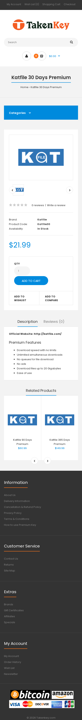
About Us (10, 495)
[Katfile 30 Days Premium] (41, 157)
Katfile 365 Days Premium (60, 442)
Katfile (42, 219)
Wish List (9, 668)
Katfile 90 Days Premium (22, 442)
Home (24, 87)
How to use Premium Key (20, 525)
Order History (12, 662)
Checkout (69, 4)
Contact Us (11, 559)
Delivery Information (17, 501)
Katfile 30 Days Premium (46, 87)
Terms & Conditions (16, 519)
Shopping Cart (51, 4)
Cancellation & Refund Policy (22, 507)
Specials (9, 622)
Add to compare (51, 298)
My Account (14, 4)
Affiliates (9, 616)
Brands (8, 604)
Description (28, 321)
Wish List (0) (31, 4)
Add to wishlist (20, 298)
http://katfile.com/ (48, 334)
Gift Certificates (14, 610)
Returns (9, 565)
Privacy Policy (12, 513)
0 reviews (38, 205)
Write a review (56, 205)
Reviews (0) (54, 321)
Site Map (9, 571)
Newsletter (11, 674)
